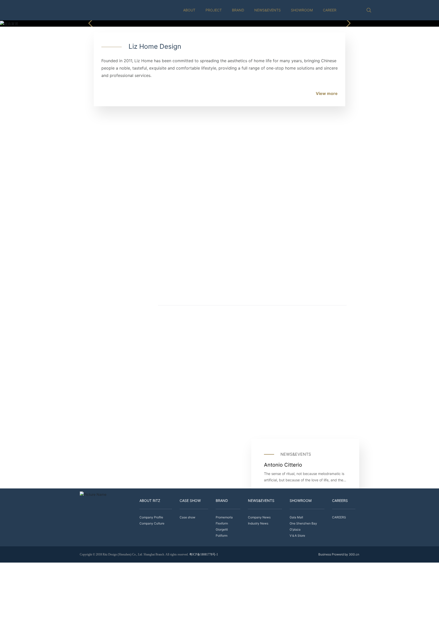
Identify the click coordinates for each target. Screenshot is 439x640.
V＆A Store (308, 392)
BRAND (238, 10)
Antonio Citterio (283, 465)
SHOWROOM (302, 10)
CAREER (329, 10)
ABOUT (189, 10)
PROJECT (214, 10)
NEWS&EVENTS (267, 10)
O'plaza (233, 398)
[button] (347, 23)
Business (324, 554)
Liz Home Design (155, 46)
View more (327, 93)
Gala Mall (92, 398)
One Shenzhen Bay (173, 398)
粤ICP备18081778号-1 (203, 554)
